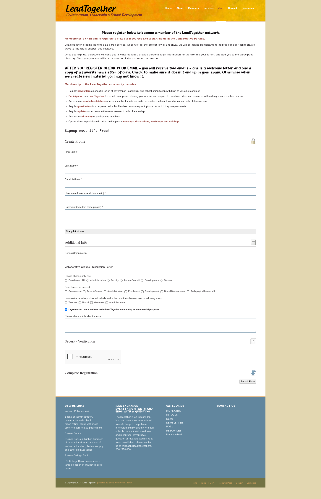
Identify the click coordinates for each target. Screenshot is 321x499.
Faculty (115, 280)
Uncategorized (174, 434)
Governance (75, 291)
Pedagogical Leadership (203, 291)
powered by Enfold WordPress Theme (114, 483)
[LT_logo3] (104, 10)
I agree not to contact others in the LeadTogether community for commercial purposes (114, 309)
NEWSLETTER (174, 422)
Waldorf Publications (76, 411)
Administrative (117, 302)
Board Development (174, 291)
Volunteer (99, 302)
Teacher (73, 302)
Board (85, 302)
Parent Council (132, 280)
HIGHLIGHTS (173, 410)
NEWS (170, 418)
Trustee (168, 280)
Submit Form (248, 381)
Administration (98, 280)
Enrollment (134, 291)
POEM (170, 426)
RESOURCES (173, 430)
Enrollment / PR (77, 280)
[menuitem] (168, 10)
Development (152, 280)
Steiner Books (73, 433)
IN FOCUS (172, 414)
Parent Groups (94, 291)
